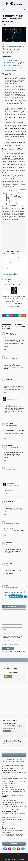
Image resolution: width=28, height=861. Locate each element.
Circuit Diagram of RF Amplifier (10, 60)
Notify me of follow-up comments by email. (12, 640)
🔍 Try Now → (7, 730)
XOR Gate (4, 785)
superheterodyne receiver (11, 274)
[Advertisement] (14, 236)
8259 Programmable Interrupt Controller (11, 822)
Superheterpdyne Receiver (12, 46)
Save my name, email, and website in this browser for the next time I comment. (12, 637)
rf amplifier (6, 575)
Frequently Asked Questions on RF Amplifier (13, 62)
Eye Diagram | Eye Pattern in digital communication (14, 824)
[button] (24, 9)
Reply (5, 349)
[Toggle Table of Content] (23, 57)
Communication (7, 279)
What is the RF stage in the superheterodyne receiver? (11, 69)
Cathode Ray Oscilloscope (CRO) (10, 817)
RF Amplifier (6, 58)
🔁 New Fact (8, 676)
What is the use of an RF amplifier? (13, 63)
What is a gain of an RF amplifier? (12, 65)
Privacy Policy (21, 854)
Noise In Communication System (9, 776)
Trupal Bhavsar (10, 398)
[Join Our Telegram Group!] (25, 596)
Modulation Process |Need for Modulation (13, 284)
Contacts (10, 854)
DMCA (16, 857)
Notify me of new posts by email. (10, 644)
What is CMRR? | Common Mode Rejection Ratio (13, 789)
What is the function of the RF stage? (13, 67)
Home (5, 854)
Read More (14, 308)
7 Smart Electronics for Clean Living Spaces (12, 759)
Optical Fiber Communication (8, 787)
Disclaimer (12, 857)
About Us (15, 854)
